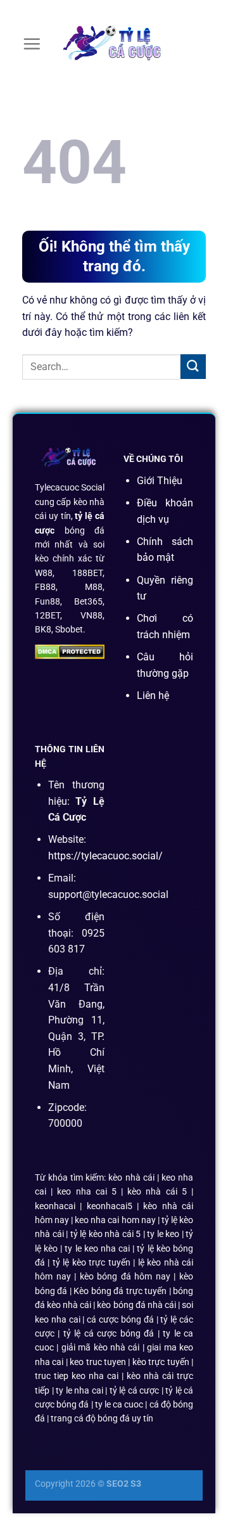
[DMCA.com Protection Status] (69, 651)
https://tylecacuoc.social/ (105, 856)
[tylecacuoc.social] (114, 44)
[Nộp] (193, 366)
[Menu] (31, 43)
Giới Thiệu (159, 481)
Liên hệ (153, 695)
